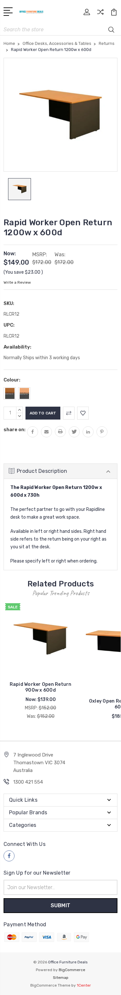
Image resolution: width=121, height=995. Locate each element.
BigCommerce (72, 970)
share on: (14, 429)
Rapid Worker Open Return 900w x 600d (41, 687)
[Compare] (100, 14)
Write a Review (17, 282)
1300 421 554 (28, 782)
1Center (84, 985)
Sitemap (60, 977)
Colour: (12, 380)
